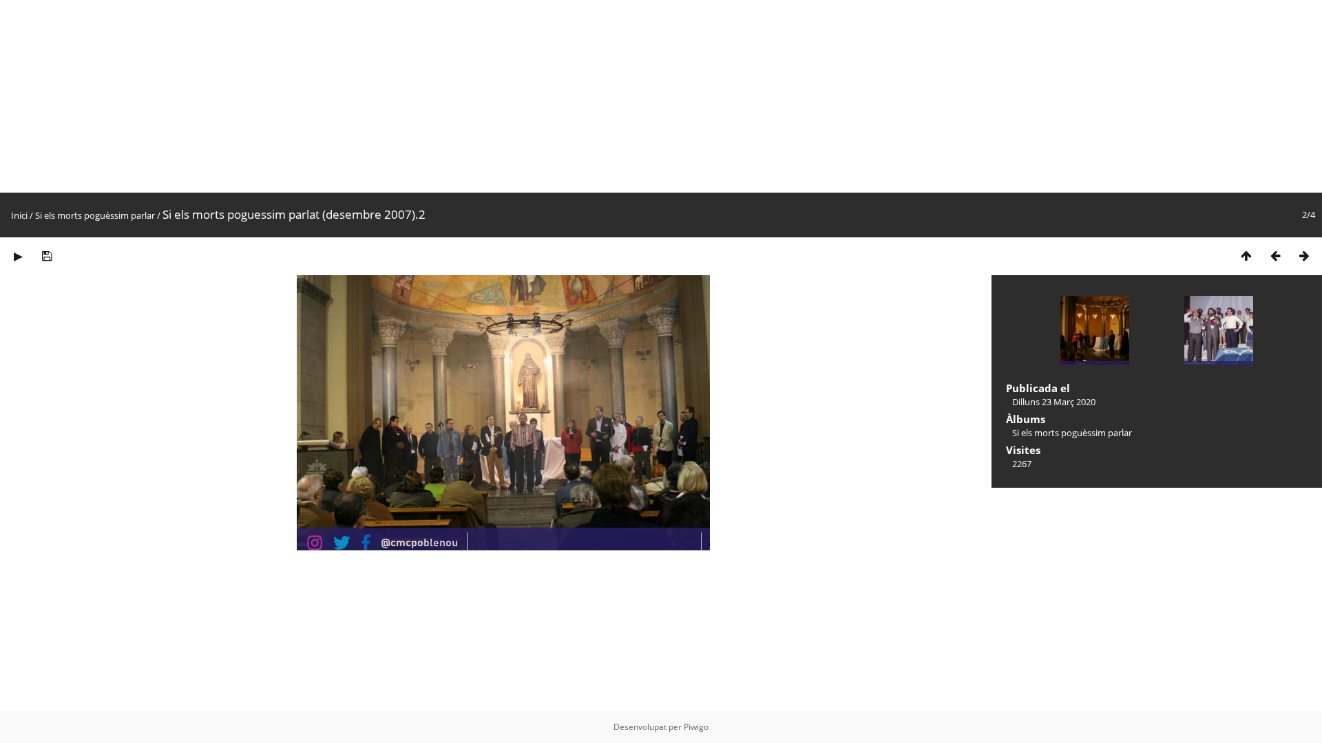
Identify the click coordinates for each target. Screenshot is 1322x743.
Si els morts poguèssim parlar (95, 215)
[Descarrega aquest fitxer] (46, 255)
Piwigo (696, 727)
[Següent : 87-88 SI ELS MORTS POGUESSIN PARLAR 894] (1304, 255)
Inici (19, 215)
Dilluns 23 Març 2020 (1053, 402)
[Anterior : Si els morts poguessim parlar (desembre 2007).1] (1275, 255)
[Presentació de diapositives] (17, 255)
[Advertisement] (413, 96)
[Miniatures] (1246, 255)
